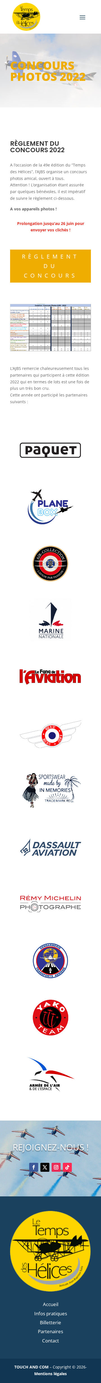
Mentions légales (50, 1373)
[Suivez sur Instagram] (56, 1167)
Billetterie (50, 1322)
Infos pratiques (50, 1313)
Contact (50, 1340)
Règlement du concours (50, 266)
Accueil (50, 1304)
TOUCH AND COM (31, 1367)
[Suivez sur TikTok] (67, 1167)
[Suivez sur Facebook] (33, 1167)
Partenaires (50, 1331)
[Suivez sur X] (44, 1167)
